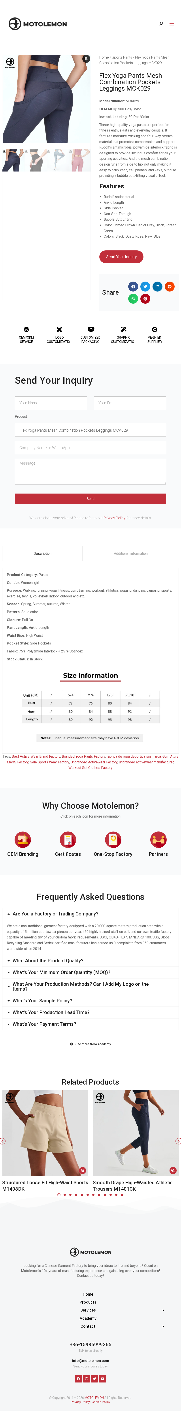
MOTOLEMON (94, 1398)
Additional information (131, 553)
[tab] (42, 553)
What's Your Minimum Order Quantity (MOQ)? (61, 972)
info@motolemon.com (90, 1361)
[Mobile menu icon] (170, 23)
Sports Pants (122, 57)
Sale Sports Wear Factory (49, 762)
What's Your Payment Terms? (44, 1024)
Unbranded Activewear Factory (94, 762)
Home (104, 57)
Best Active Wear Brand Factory (36, 756)
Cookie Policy (101, 1402)
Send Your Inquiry (121, 256)
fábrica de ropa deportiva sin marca (134, 756)
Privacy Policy (114, 518)
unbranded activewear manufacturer (146, 762)
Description (42, 553)
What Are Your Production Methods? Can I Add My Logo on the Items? (81, 987)
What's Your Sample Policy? (42, 1000)
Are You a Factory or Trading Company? (55, 913)
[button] (133, 287)
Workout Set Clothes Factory (90, 768)
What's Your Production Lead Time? (51, 1012)
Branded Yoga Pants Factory (83, 756)
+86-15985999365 (90, 1344)
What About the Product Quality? (48, 960)
